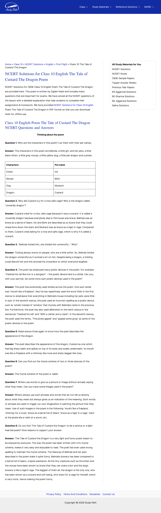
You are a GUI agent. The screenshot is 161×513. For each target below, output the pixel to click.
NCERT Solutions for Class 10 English (73, 105)
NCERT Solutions (34, 64)
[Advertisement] (80, 32)
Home (8, 64)
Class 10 (18, 64)
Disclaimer (94, 494)
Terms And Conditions (75, 494)
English (49, 64)
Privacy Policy (53, 494)
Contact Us (109, 494)
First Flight (61, 64)
